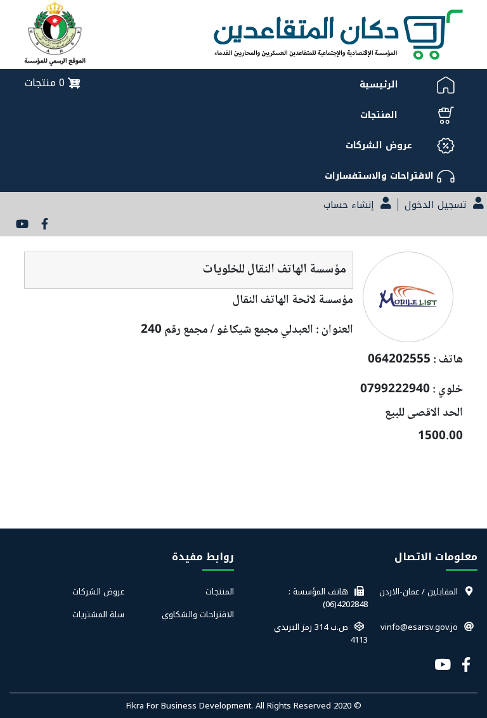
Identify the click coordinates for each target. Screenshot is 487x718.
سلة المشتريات (98, 614)
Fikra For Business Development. (191, 706)
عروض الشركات (98, 592)
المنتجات (219, 592)
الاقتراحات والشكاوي (198, 614)
